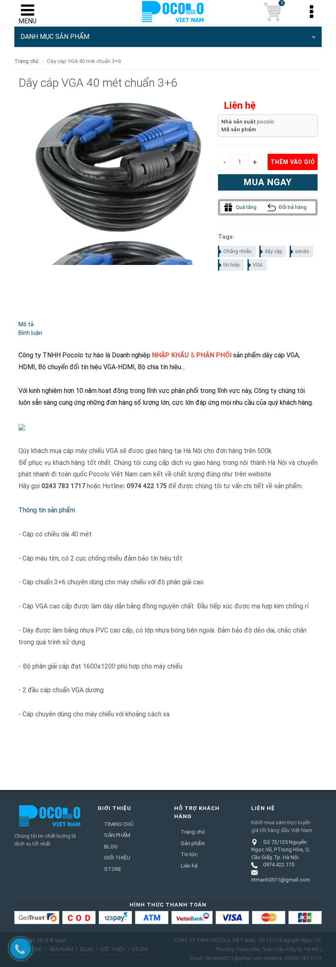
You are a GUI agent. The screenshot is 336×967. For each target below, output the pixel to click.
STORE (112, 869)
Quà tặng (245, 207)
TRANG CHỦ (119, 824)
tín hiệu (231, 265)
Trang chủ (193, 832)
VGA (258, 265)
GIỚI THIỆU (117, 858)
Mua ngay (268, 182)
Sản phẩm (193, 843)
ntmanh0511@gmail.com (280, 880)
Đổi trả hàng (292, 207)
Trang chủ (26, 61)
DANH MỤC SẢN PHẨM (54, 36)
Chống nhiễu (237, 251)
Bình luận (30, 333)
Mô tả (26, 324)
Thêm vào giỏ (292, 162)
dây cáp (273, 251)
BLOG (111, 847)
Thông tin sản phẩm (46, 510)
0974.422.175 (278, 865)
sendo (302, 251)
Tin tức (189, 854)
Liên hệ (189, 866)
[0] (272, 12)
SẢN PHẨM (117, 835)
